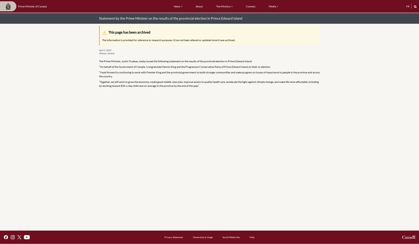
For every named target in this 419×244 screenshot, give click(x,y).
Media (272, 6)
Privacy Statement (173, 237)
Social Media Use (231, 237)
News (177, 6)
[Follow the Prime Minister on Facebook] (6, 237)
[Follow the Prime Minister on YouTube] (27, 237)
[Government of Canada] (408, 237)
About (199, 6)
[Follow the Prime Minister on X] (19, 237)
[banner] (24, 6)
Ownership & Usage (203, 237)
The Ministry (223, 6)
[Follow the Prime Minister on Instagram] (13, 237)
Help (252, 237)
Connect (250, 6)
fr (407, 6)
